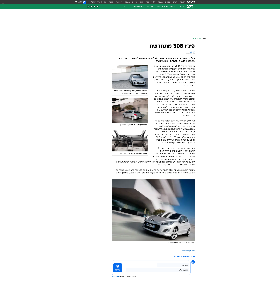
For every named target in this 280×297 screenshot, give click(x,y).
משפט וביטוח (155, 6)
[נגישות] (3, 2)
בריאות (134, 2)
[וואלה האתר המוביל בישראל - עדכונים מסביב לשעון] (191, 2)
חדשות (182, 2)
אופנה (111, 2)
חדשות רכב (180, 6)
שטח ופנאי (146, 6)
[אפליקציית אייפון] (94, 6)
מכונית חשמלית (136, 6)
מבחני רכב (171, 6)
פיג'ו (193, 251)
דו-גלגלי (164, 6)
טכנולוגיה (119, 2)
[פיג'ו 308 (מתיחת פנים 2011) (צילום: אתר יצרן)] (153, 212)
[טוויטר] (91, 6)
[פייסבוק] (88, 6)
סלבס (153, 2)
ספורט (175, 2)
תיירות (127, 2)
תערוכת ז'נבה (186, 251)
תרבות (160, 2)
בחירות (167, 2)
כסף (147, 2)
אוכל (141, 2)
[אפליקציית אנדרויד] (97, 6)
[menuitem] (181, 2)
